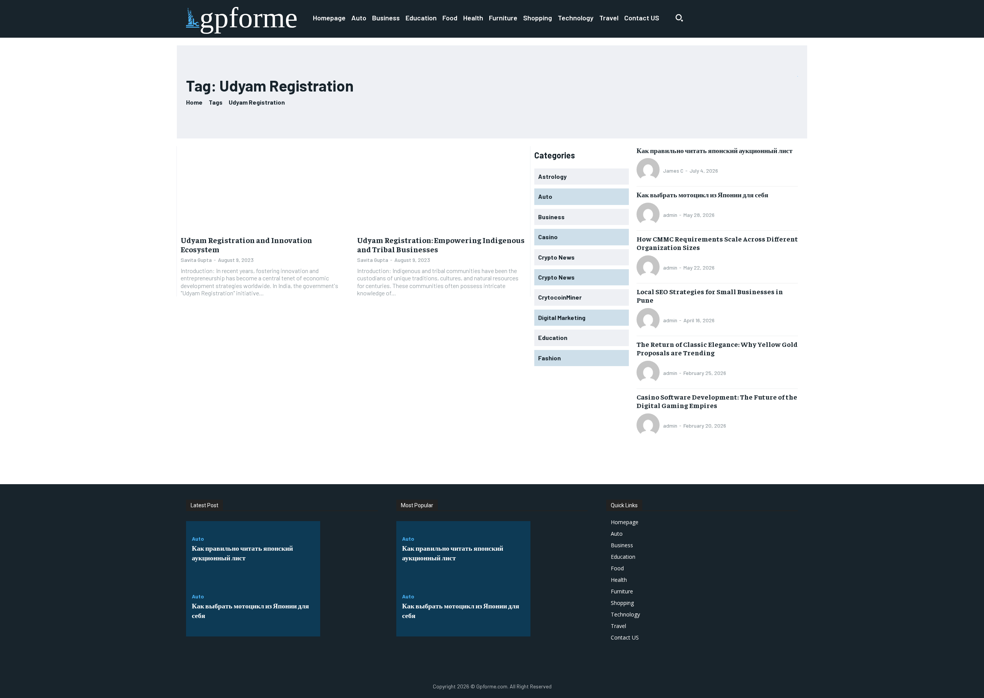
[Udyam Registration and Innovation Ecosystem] (265, 188)
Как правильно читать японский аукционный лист (715, 150)
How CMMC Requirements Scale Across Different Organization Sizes (717, 243)
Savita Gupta (196, 260)
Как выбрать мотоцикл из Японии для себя (702, 194)
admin (670, 215)
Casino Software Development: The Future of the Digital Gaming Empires (717, 401)
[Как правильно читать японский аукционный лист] (349, 550)
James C (673, 170)
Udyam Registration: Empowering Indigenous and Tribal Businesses (441, 244)
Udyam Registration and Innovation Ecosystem (246, 244)
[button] (679, 17)
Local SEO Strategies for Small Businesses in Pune (710, 295)
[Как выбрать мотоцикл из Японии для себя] (349, 607)
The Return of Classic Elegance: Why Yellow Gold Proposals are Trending (717, 348)
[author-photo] (649, 170)
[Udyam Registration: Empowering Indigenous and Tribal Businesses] (441, 188)
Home (194, 102)
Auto (198, 539)
